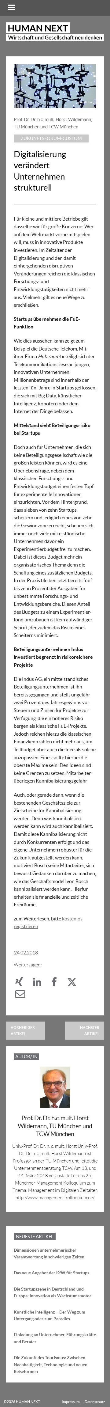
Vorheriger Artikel (23, 1030)
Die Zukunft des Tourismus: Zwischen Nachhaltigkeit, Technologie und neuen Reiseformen (50, 1364)
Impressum (71, 1402)
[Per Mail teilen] (23, 995)
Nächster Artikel (89, 1030)
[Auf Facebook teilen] (57, 983)
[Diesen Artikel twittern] (74, 983)
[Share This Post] (22, 983)
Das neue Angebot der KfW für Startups (51, 1272)
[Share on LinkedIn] (40, 983)
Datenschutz (95, 1402)
